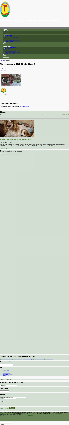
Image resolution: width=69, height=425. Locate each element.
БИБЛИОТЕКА (7, 46)
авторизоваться (25, 106)
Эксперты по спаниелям (11, 39)
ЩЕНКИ (5, 45)
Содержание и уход (9, 49)
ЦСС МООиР (4, 70)
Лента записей (6, 373)
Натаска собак (8, 35)
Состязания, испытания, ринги (12, 52)
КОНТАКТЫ (6, 57)
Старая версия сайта (6, 379)
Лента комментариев (7, 374)
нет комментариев (4, 148)
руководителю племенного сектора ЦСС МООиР (57, 114)
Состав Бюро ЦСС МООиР (11, 37)
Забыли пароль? (6, 405)
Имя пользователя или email (6, 397)
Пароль (2, 398)
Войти (4, 371)
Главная (5, 29)
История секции (9, 36)
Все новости (8, 32)
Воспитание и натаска (10, 51)
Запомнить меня (5, 400)
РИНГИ (4, 43)
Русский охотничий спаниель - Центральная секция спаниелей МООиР (16, 415)
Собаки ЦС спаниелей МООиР (12, 40)
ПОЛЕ (4, 42)
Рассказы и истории (10, 53)
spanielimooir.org (6, 413)
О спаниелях (8, 48)
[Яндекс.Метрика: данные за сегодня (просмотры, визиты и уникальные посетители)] (4, 408)
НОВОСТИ (5, 30)
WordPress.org (6, 375)
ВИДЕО (5, 55)
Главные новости (9, 31)
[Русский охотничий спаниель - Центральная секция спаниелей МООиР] (34, 9)
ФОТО (4, 54)
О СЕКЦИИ (6, 34)
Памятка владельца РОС (11, 41)
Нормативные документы (11, 47)
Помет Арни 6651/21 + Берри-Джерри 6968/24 (16, 139)
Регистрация (6, 370)
